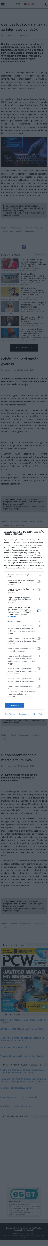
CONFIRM (14, 705)
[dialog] (24, 623)
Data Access (24, 714)
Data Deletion (10, 714)
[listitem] (24, 575)
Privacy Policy (38, 714)
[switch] (38, 581)
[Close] (43, 532)
